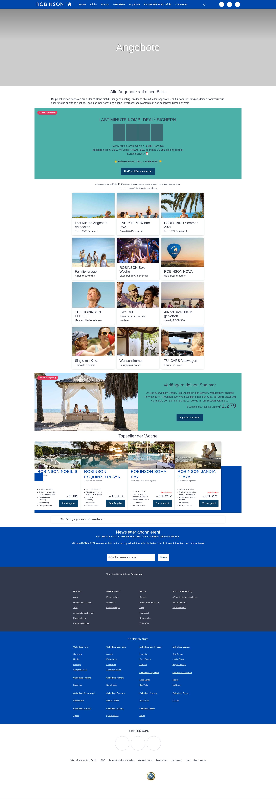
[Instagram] (122, 743)
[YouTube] (138, 743)
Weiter (163, 557)
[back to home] (54, 4)
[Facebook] (154, 743)
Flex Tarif (117, 184)
